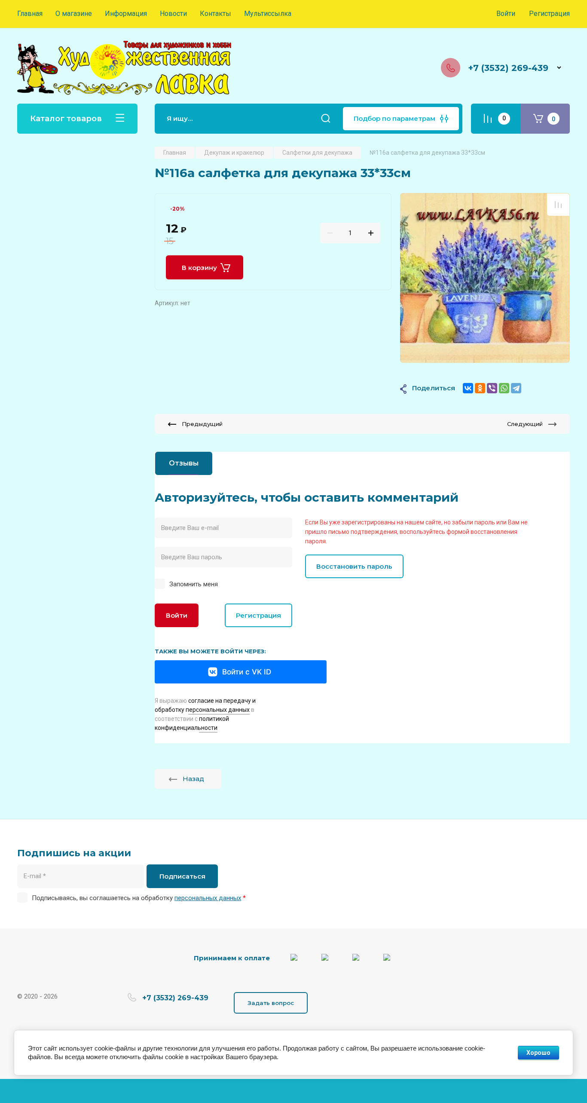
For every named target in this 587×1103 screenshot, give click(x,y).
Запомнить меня (193, 584)
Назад (193, 779)
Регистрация (549, 13)
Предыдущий (202, 423)
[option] (485, 278)
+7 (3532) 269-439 (508, 68)
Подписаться (182, 876)
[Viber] (492, 388)
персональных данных (207, 898)
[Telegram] (516, 388)
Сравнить (558, 204)
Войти (176, 615)
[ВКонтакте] (468, 388)
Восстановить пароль (354, 566)
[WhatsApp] (504, 388)
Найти (325, 118)
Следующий (525, 423)
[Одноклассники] (480, 388)
